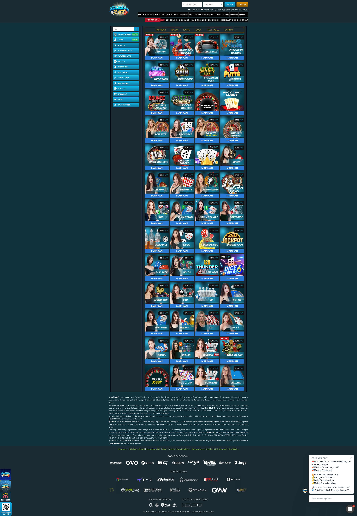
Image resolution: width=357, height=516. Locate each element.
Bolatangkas (195, 15)
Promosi (234, 15)
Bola (198, 30)
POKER (217, 15)
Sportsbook (208, 15)
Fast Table (213, 30)
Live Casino (152, 15)
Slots (161, 15)
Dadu (174, 30)
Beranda (142, 15)
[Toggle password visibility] (221, 4)
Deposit (225, 15)
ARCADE (168, 15)
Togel (176, 15)
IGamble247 (209, 408)
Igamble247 (114, 397)
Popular (161, 30)
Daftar (242, 4)
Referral (243, 15)
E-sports (184, 15)
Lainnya (229, 30)
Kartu (186, 30)
